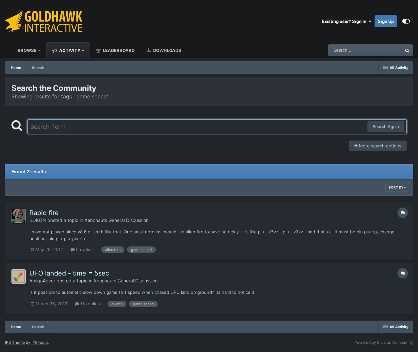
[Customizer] (406, 21)
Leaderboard (118, 50)
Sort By (396, 187)
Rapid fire (44, 213)
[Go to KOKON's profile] (18, 216)
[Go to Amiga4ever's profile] (18, 276)
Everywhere (382, 50)
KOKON (37, 220)
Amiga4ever (42, 280)
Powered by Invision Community (383, 342)
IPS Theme (15, 342)
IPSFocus (40, 342)
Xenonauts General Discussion (117, 220)
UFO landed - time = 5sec (69, 273)
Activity (69, 50)
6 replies (84, 249)
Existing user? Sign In (345, 21)
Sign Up (386, 21)
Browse (27, 50)
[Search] (407, 50)
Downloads (166, 50)
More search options (379, 145)
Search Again (386, 126)
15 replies (89, 303)
